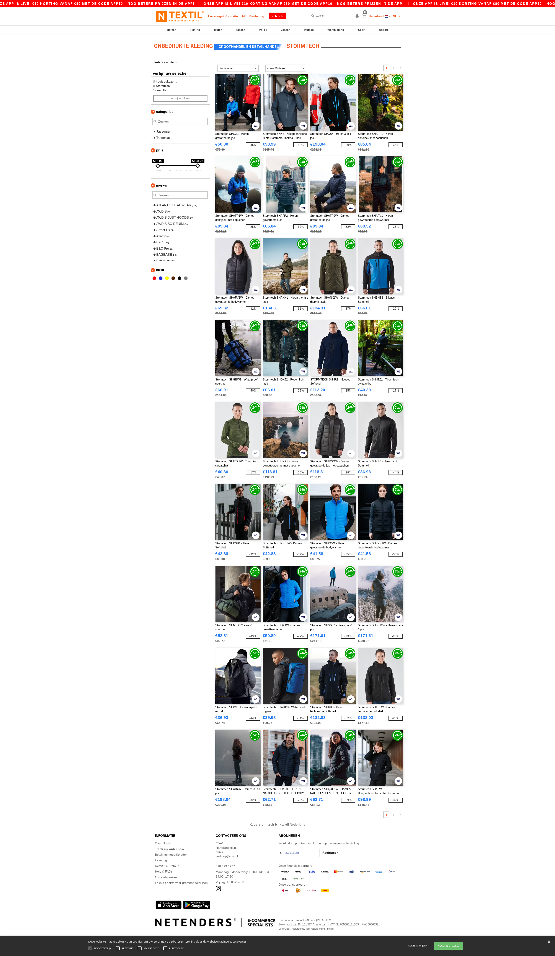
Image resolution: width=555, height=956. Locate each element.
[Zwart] (179, 278)
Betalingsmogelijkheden (171, 854)
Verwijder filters (180, 98)
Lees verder (239, 941)
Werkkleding (335, 29)
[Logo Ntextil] (180, 16)
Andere (383, 29)
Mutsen (309, 29)
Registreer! (330, 852)
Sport (361, 29)
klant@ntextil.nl (226, 847)
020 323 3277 (225, 866)
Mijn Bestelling (253, 16)
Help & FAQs (164, 871)
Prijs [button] (159, 150)
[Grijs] (186, 278)
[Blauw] (161, 278)
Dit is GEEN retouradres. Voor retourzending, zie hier (306, 928)
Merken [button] (162, 185)
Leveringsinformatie (223, 16)
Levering (161, 860)
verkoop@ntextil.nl (228, 856)
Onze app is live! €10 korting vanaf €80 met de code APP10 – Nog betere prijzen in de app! (304, 3)
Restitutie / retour (167, 866)
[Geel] (167, 278)
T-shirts (195, 29)
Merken (171, 29)
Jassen (285, 29)
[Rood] (154, 278)
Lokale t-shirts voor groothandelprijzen (181, 882)
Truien (218, 29)
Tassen (240, 29)
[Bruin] (173, 278)
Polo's (263, 29)
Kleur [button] (160, 270)
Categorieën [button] (166, 112)
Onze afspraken (166, 877)
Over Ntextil (163, 843)
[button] (358, 16)
